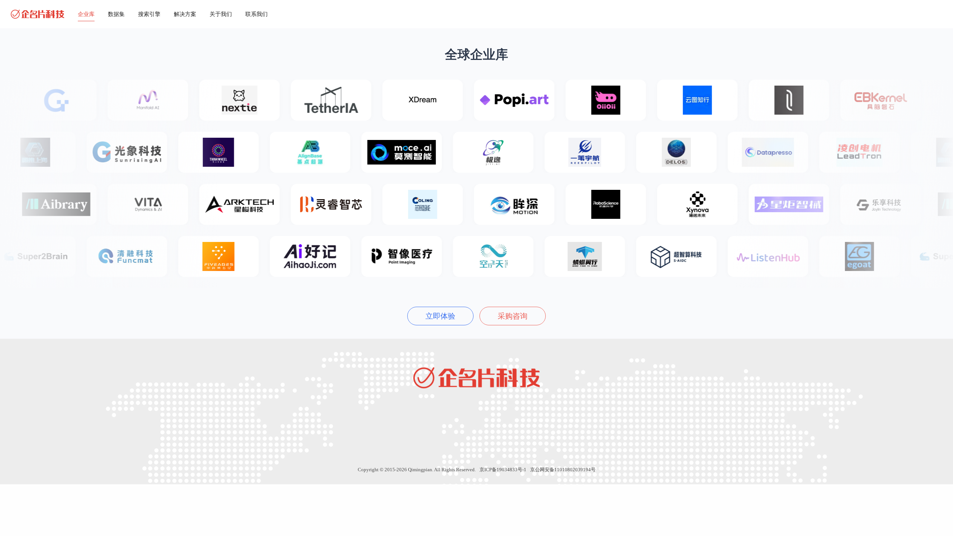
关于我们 (221, 14)
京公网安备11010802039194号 (563, 469)
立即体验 (440, 316)
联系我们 (256, 14)
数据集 (116, 14)
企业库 (86, 14)
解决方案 (185, 14)
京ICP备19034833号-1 (502, 469)
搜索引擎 (149, 14)
